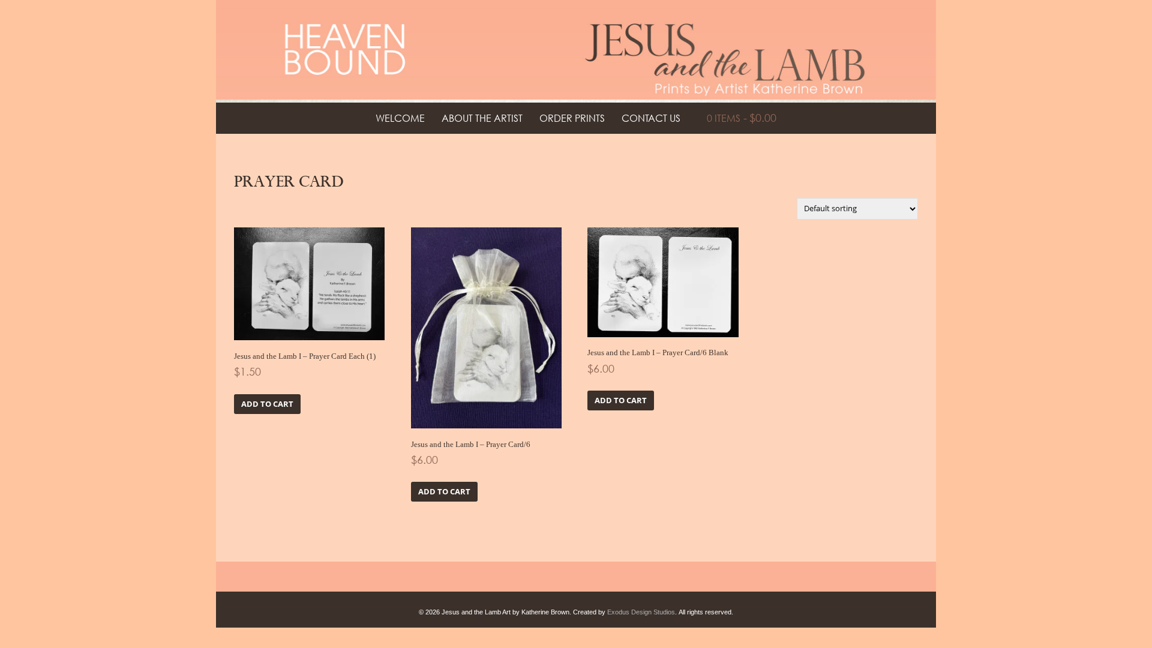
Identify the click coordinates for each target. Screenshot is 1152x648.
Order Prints (572, 118)
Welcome (400, 118)
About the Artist (482, 118)
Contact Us (651, 118)
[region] (576, 51)
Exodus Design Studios (641, 612)
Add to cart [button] (267, 403)
